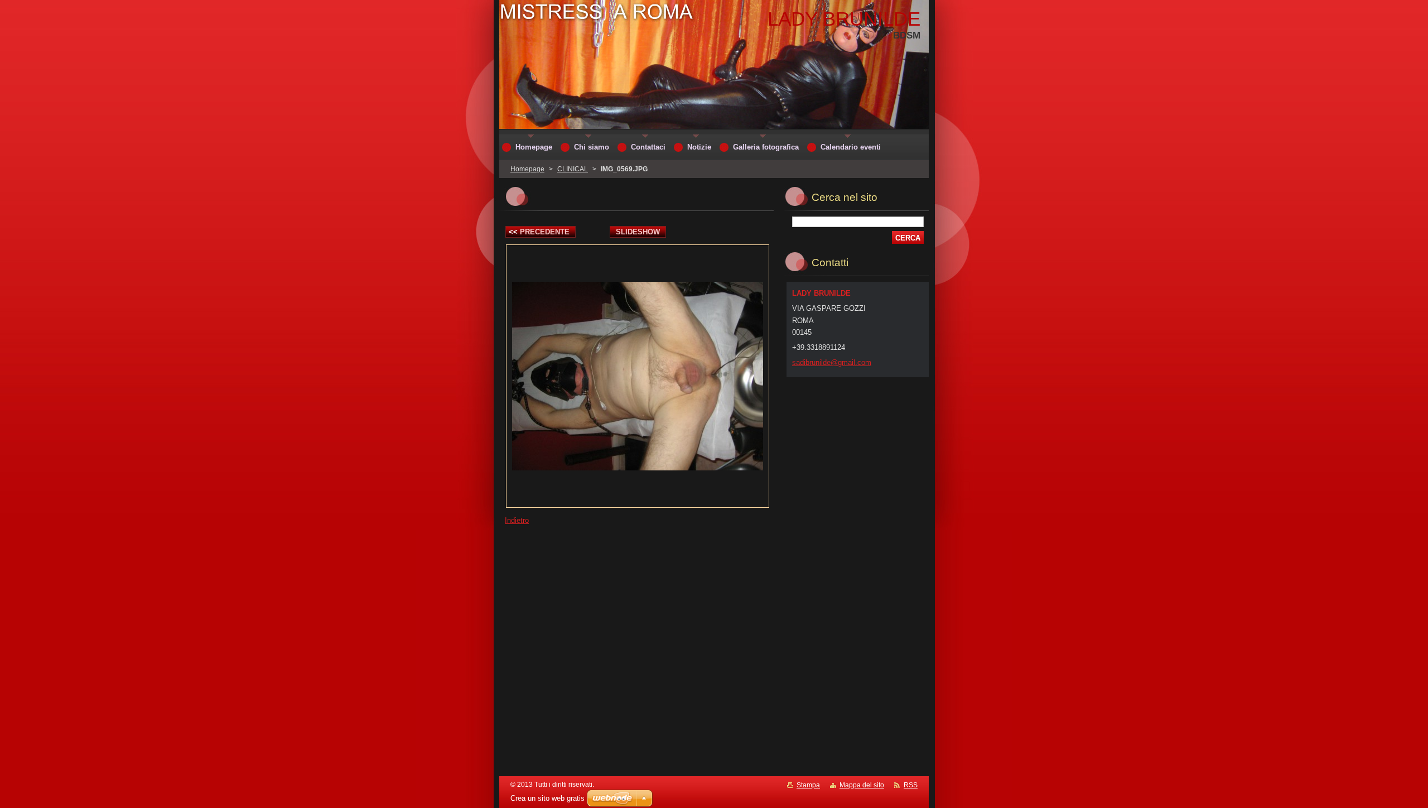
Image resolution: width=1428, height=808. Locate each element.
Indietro (517, 520)
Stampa (808, 785)
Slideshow (638, 232)
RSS (911, 785)
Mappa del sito (862, 785)
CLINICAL (572, 169)
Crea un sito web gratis (547, 798)
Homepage (527, 169)
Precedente (539, 232)
